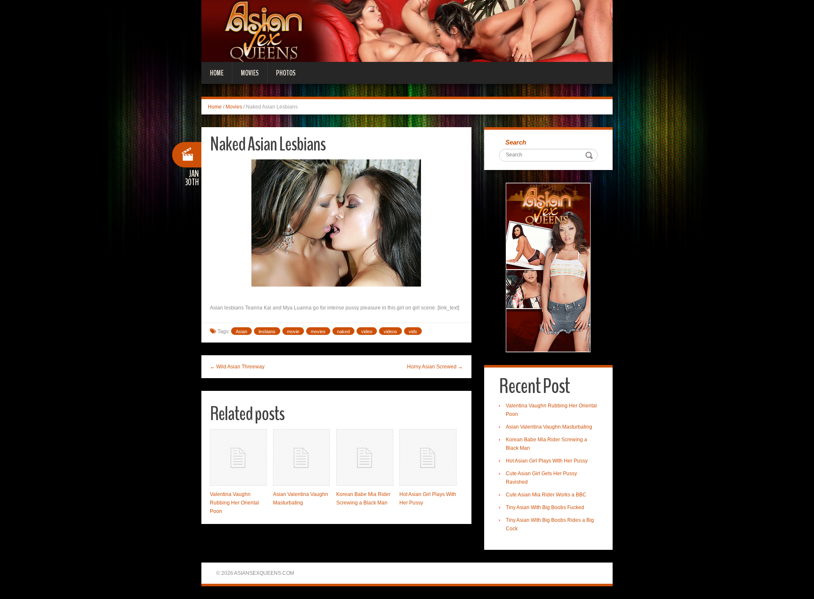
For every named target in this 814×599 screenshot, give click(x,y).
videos (390, 331)
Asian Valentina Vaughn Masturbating (549, 427)
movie (293, 331)
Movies (250, 73)
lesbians (267, 331)
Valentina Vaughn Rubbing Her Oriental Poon (234, 502)
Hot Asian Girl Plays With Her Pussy (547, 461)
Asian (241, 331)
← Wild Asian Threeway (237, 367)
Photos (285, 73)
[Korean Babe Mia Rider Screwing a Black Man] (364, 457)
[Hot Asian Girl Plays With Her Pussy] (427, 457)
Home (216, 73)
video (366, 331)
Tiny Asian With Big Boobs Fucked (545, 507)
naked (343, 331)
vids (413, 331)
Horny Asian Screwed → (435, 367)
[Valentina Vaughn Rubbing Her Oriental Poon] (238, 457)
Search (515, 142)
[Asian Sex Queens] (407, 30)
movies (318, 331)
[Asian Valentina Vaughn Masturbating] (301, 457)
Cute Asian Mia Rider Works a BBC (546, 495)
